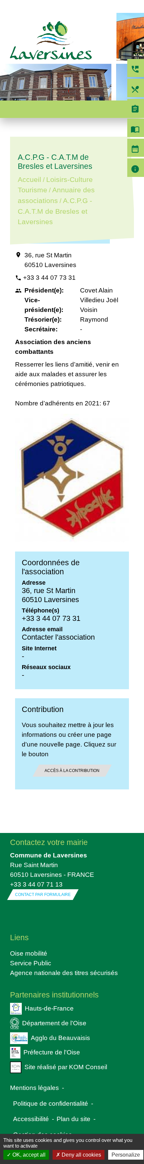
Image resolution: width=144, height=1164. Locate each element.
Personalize (126, 1155)
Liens (19, 937)
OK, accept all (28, 1155)
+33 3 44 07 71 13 (36, 884)
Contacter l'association (58, 637)
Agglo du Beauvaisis (60, 1037)
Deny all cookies (80, 1155)
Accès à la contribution (72, 770)
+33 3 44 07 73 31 (49, 277)
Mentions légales (34, 1087)
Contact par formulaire (43, 894)
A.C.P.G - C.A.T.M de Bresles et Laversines (55, 211)
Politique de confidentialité (50, 1103)
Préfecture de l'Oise (51, 1052)
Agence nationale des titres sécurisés (64, 972)
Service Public (30, 963)
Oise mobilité (28, 953)
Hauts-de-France (49, 1008)
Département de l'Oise (54, 1022)
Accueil (29, 179)
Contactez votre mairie (49, 842)
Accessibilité (31, 1118)
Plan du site (73, 1118)
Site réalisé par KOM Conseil (65, 1067)
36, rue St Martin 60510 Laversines (50, 259)
